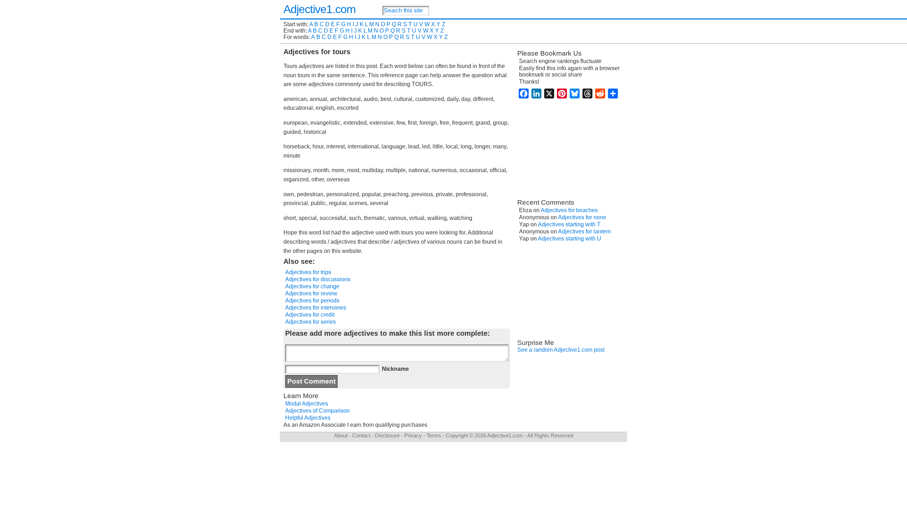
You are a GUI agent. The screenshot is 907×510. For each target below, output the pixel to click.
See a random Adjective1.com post (560, 350)
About (341, 435)
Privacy (413, 435)
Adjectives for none (582, 217)
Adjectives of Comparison (317, 411)
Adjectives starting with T (569, 224)
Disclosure (387, 435)
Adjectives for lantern (584, 231)
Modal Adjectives (306, 404)
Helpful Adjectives (308, 418)
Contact (361, 435)
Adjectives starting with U (569, 239)
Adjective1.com (319, 9)
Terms (434, 435)
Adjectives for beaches (569, 210)
